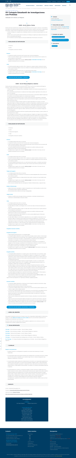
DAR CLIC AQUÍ (28, 59)
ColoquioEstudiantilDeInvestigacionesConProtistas (19, 390)
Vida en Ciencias (45, 5)
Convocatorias (18, 8)
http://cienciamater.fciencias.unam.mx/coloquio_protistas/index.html (18, 394)
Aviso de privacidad (58, 456)
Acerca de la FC (31, 441)
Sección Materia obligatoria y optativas (59, 40)
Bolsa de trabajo (31, 446)
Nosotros (64, 5)
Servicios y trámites (52, 5)
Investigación (59, 5)
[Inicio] (12, 5)
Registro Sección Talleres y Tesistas (18, 77)
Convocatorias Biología (26, 8)
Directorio (63, 1)
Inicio (6, 8)
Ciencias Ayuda (53, 443)
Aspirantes (59, 1)
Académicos (54, 1)
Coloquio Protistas (16, 392)
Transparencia (30, 443)
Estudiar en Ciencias (37, 5)
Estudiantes (49, 1)
